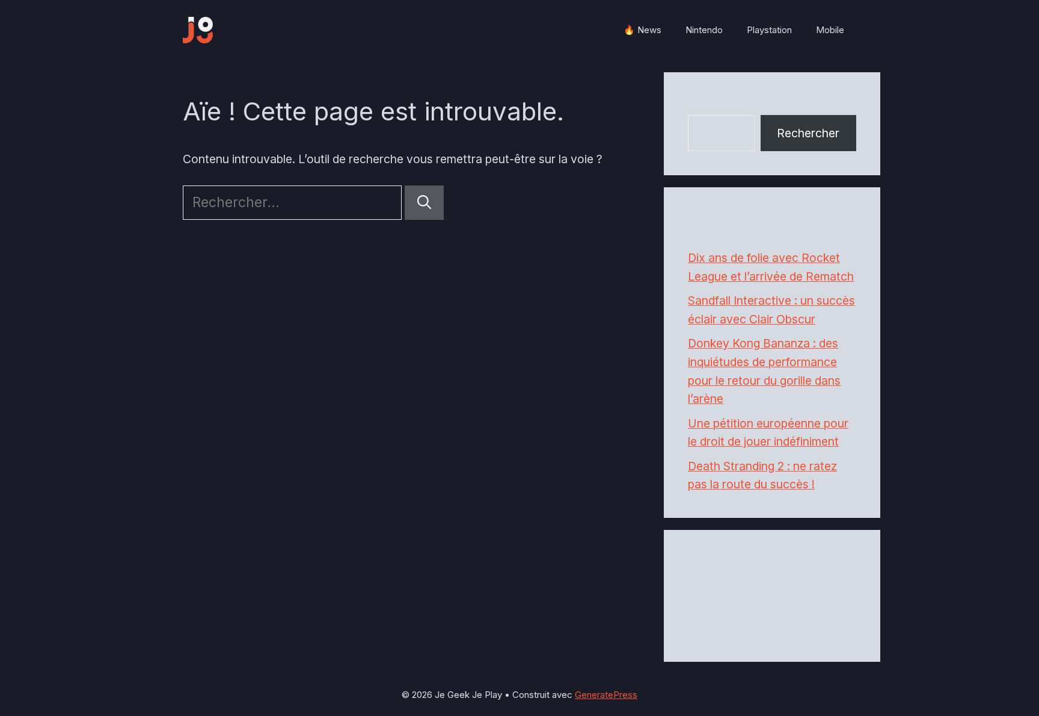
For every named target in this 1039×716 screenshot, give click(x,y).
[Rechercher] (424, 202)
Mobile (830, 30)
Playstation (769, 30)
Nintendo (704, 30)
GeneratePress (606, 694)
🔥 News (642, 30)
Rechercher (719, 105)
